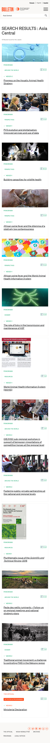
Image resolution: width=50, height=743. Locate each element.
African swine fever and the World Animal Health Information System (25, 277)
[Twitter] (32, 728)
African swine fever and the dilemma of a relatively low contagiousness (24, 227)
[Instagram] (36, 728)
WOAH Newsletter (23, 732)
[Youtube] (39, 728)
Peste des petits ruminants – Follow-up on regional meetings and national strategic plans (24, 610)
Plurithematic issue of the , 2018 (24, 559)
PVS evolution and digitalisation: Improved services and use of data (21, 131)
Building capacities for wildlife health (22, 179)
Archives (36, 732)
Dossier (7, 315)
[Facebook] (29, 728)
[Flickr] (46, 728)
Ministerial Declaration (15, 709)
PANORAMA (7, 736)
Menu (45, 9)
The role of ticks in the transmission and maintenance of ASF (24, 327)
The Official (8, 732)
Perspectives (9, 120)
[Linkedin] (43, 728)
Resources (9, 376)
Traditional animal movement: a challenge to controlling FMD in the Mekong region (25, 661)
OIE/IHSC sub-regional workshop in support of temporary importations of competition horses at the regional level (24, 441)
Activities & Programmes (14, 699)
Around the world (12, 70)
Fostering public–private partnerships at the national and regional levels (24, 492)
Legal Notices (20, 736)
